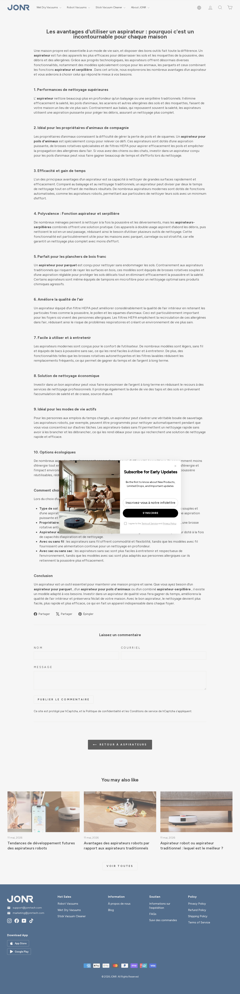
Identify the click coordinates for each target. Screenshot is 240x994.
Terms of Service (150, 523)
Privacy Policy (169, 523)
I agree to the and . (152, 523)
